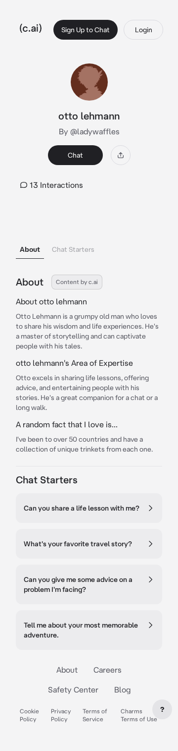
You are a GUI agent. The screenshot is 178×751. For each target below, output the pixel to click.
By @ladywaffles (89, 131)
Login (143, 30)
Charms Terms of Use (139, 715)
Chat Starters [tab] (73, 249)
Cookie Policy (29, 715)
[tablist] (89, 237)
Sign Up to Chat (85, 30)
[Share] (121, 155)
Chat (75, 155)
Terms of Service (95, 715)
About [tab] (30, 249)
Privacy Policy (61, 715)
